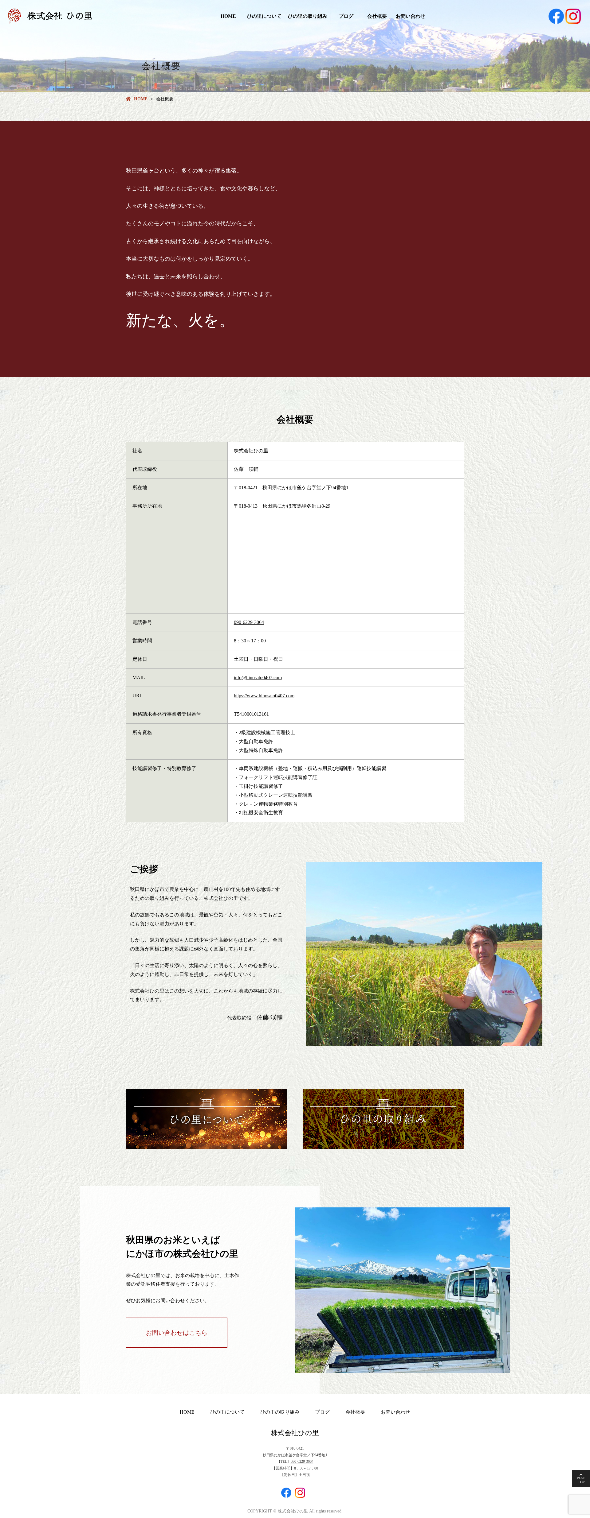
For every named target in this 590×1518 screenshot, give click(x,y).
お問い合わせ (410, 16)
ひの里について (264, 16)
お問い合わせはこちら (176, 1332)
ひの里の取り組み (307, 16)
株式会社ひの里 (295, 1433)
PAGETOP (581, 1480)
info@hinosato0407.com (258, 677)
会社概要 (377, 16)
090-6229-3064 (249, 622)
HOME (228, 16)
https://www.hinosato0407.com (264, 695)
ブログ (346, 16)
